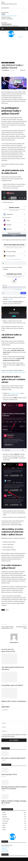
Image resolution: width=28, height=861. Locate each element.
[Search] (26, 29)
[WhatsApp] (12, 73)
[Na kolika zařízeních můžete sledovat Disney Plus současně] (14, 782)
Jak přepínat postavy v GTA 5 (21, 627)
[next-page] (2, 704)
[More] (16, 73)
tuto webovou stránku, (14, 393)
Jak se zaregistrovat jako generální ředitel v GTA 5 (7, 627)
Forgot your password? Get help (9, 15)
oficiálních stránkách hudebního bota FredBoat (13, 372)
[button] (2, 29)
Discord (7, 609)
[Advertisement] (14, 47)
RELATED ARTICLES (7, 649)
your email (4, 22)
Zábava (6, 62)
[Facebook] (2, 73)
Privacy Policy (4, 851)
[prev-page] (1, 704)
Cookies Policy (4, 849)
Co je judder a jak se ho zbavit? (12, 685)
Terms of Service (5, 846)
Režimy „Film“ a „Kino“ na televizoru (13, 701)
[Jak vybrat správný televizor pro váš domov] (14, 659)
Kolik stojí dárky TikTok (9, 774)
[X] (6, 73)
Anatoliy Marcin (6, 70)
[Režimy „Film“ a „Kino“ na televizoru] (14, 693)
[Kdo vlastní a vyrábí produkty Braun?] (14, 753)
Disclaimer (3, 848)
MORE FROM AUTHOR (8, 651)
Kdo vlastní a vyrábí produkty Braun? (13, 758)
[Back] (1, 1)
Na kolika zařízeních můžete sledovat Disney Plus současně (13, 787)
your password (5, 12)
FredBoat (10, 299)
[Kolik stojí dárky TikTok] (14, 770)
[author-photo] (14, 640)
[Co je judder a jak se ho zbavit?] (14, 677)
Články (3, 62)
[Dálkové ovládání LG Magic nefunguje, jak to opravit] (14, 796)
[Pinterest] (9, 73)
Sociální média (11, 62)
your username (5, 7)
